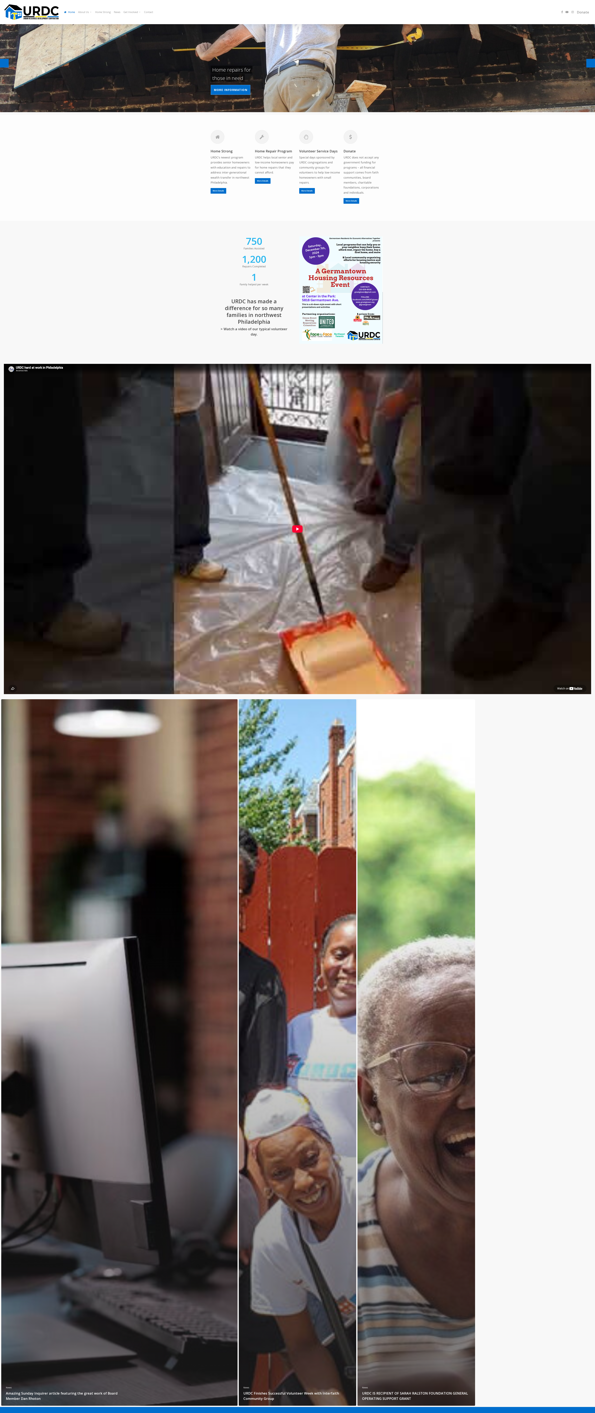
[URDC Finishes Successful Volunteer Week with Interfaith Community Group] (297, 1052)
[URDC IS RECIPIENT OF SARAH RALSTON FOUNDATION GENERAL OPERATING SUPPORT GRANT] (416, 1052)
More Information (230, 90)
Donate (583, 12)
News (9, 1387)
